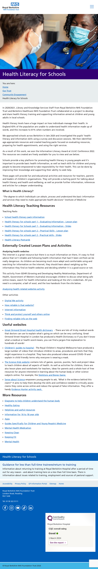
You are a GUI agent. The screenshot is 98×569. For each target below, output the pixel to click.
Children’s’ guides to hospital (19, 348)
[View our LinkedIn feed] (30, 507)
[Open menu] (91, 6)
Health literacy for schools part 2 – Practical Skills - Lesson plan (36, 230)
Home (5, 87)
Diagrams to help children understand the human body (32, 401)
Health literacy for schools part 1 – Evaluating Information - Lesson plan (41, 221)
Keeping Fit (10, 437)
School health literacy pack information (25, 217)
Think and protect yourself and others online (27, 314)
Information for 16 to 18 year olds (22, 414)
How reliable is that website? (19, 305)
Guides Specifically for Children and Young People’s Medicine (35, 423)
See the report (57, 543)
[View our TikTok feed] (24, 507)
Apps (7, 419)
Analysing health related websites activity (24, 289)
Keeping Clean (12, 432)
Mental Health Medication (18, 428)
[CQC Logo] (56, 520)
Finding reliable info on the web (21, 318)
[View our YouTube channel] (17, 507)
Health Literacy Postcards (17, 240)
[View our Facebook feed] (5, 507)
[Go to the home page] (11, 6)
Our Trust (7, 90)
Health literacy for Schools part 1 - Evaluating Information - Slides (38, 226)
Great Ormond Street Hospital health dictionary (29, 330)
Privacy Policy (20, 484)
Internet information (15, 309)
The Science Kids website (17, 362)
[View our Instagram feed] (11, 507)
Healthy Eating (12, 405)
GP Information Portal (38, 484)
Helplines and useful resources (20, 410)
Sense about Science (15, 379)
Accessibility (7, 484)
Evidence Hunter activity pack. (27, 389)
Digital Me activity (14, 300)
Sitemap (53, 484)
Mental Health (12, 441)
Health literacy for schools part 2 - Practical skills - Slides (33, 235)
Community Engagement (14, 94)
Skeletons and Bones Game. (52, 375)
